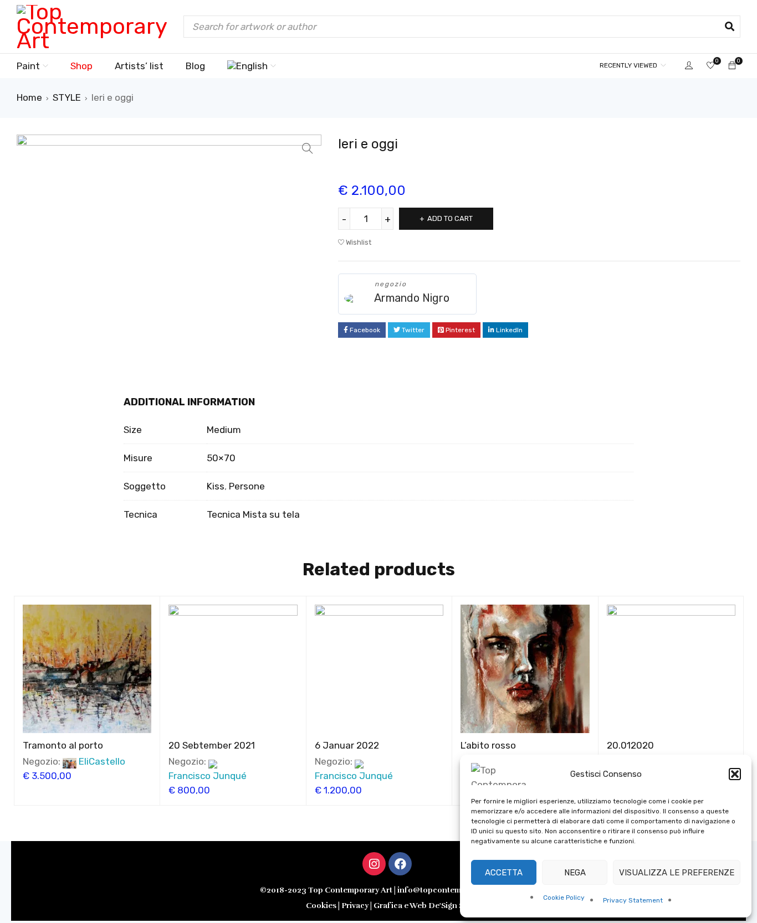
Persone (247, 486)
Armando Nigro (411, 298)
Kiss (215, 486)
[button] (734, 774)
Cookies (321, 905)
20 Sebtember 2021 (211, 745)
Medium (224, 429)
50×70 (221, 457)
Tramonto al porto (63, 745)
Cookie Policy (564, 897)
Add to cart (450, 218)
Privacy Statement (633, 900)
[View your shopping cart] (732, 65)
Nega (575, 873)
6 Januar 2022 (347, 745)
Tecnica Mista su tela (253, 514)
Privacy (355, 905)
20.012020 (630, 745)
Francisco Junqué (207, 775)
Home (29, 97)
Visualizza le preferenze (676, 873)
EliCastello (102, 761)
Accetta (504, 873)
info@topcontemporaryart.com (456, 890)
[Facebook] (400, 863)
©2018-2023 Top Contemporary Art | (328, 890)
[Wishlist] (710, 66)
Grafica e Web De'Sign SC (421, 905)
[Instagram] (374, 863)
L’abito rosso (488, 745)
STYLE (67, 97)
